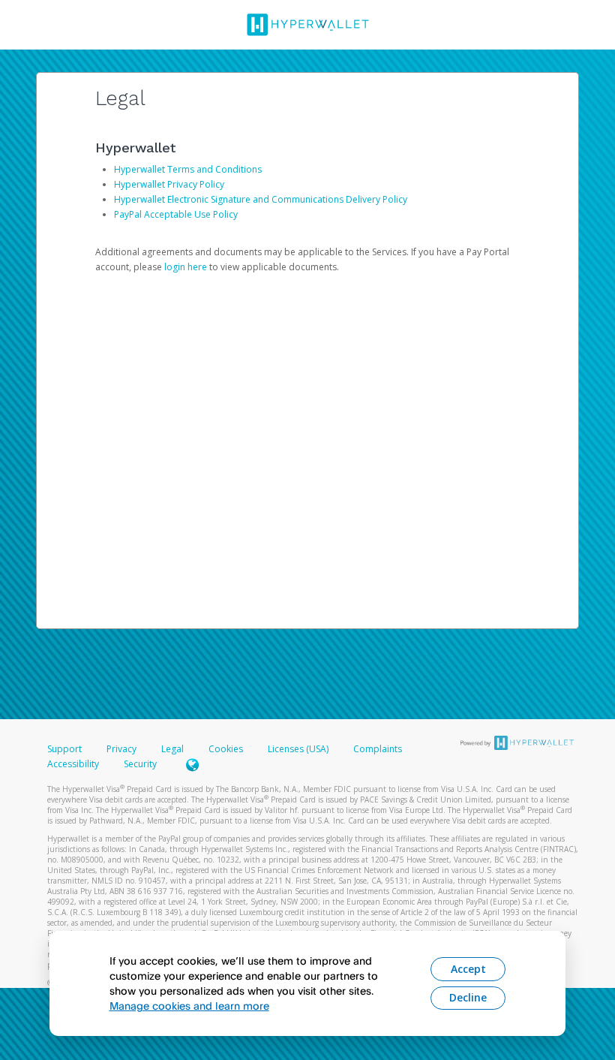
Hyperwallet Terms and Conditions (188, 169)
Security (140, 763)
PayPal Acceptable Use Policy (176, 214)
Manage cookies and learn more (189, 1005)
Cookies (225, 748)
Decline (468, 997)
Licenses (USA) (299, 748)
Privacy (121, 748)
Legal (172, 748)
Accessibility (73, 763)
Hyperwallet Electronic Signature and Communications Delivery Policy (260, 199)
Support (64, 748)
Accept (468, 969)
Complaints (377, 748)
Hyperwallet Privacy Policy (169, 184)
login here (185, 266)
